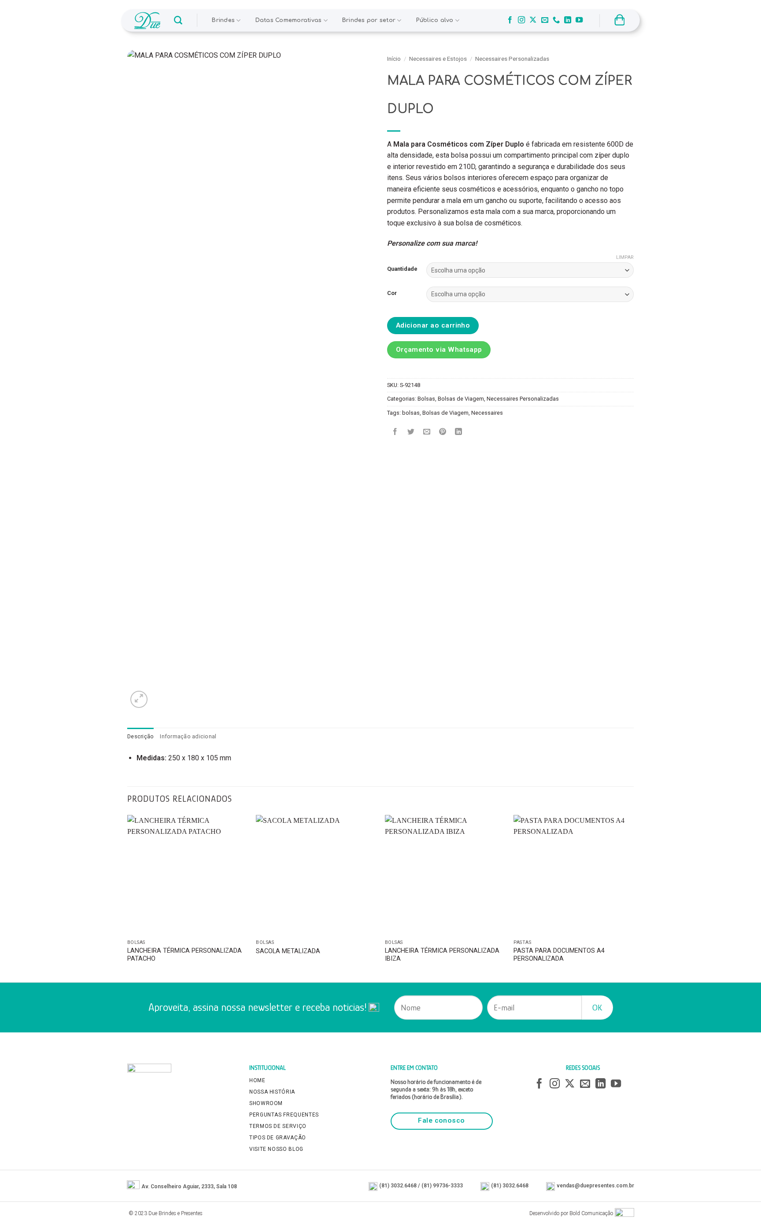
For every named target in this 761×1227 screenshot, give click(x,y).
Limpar (625, 257)
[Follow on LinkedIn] (567, 20)
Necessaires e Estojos (438, 58)
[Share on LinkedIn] (458, 432)
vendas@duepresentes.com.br (595, 1186)
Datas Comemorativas (288, 20)
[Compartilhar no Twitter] (411, 432)
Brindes (223, 20)
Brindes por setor (368, 20)
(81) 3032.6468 (398, 1186)
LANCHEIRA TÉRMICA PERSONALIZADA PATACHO (184, 955)
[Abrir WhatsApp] (739, 1204)
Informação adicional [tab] (188, 736)
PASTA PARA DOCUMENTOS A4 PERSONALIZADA (559, 955)
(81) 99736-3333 (442, 1186)
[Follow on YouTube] (579, 20)
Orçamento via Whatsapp (439, 350)
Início (394, 58)
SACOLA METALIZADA (288, 951)
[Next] (633, 897)
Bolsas (426, 398)
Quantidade (402, 269)
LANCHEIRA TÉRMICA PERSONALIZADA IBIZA (442, 955)
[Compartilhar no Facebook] (395, 432)
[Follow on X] (532, 20)
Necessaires (487, 412)
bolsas (411, 412)
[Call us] (556, 20)
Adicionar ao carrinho (433, 325)
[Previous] (127, 897)
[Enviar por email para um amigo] (427, 432)
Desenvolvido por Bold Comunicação (571, 1213)
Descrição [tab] (140, 736)
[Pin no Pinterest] (443, 432)
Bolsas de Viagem (461, 398)
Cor (392, 293)
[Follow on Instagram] (521, 20)
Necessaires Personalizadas (512, 58)
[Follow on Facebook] (509, 20)
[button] (178, 20)
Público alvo (435, 20)
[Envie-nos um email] (544, 20)
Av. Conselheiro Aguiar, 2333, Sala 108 (189, 1186)
